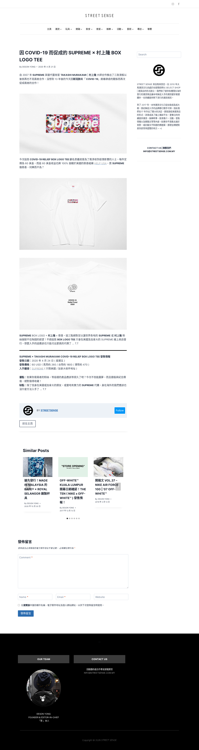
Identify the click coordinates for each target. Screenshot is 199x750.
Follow (120, 410)
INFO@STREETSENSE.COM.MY (99, 673)
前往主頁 (27, 423)
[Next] (118, 487)
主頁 (49, 29)
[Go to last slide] (28, 487)
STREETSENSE (49, 410)
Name (23, 597)
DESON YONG (28, 67)
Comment (26, 557)
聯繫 (150, 29)
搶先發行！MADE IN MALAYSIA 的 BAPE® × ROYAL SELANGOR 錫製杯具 (37, 489)
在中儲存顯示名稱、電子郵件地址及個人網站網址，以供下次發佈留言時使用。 (62, 605)
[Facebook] (178, 3)
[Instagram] (172, 3)
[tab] (67, 518)
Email (61, 597)
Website (100, 597)
